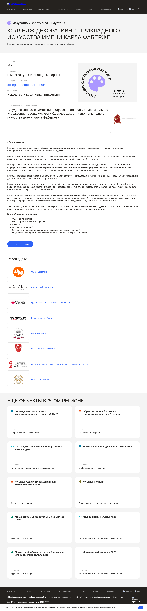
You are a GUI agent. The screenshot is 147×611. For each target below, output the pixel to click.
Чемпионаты (106, 9)
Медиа (91, 9)
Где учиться (27, 9)
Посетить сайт (20, 244)
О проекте (11, 9)
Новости (78, 9)
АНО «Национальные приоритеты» (24, 602)
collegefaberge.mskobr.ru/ (26, 85)
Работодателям (62, 9)
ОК (140, 607)
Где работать (43, 9)
